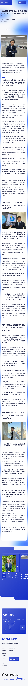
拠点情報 (4, 653)
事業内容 (4, 655)
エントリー (11, 654)
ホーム (2, 29)
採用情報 (6, 29)
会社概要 (4, 650)
